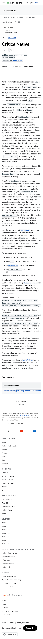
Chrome (4, 604)
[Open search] (27, 2)
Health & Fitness (7, 480)
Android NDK (6, 567)
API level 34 (12, 38)
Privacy (4, 487)
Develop (20, 18)
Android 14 (5, 533)
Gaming (5, 473)
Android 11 (5, 544)
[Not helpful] (19, 22)
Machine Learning (8, 476)
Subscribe (30, 628)
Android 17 (5, 523)
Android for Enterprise (9, 446)
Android (4, 442)
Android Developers (8, 18)
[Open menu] (3, 2)
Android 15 (5, 530)
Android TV (6, 513)
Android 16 (5, 526)
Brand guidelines (23, 623)
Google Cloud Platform (10, 611)
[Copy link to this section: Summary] (16, 377)
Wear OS (5, 503)
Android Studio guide (9, 553)
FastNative (25, 230)
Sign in (37, 3)
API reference (9, 11)
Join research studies (9, 587)
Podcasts (5, 463)
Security (4, 449)
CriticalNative (30, 283)
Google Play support (9, 583)
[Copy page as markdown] (11, 50)
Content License (24, 416)
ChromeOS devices (8, 506)
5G (3, 490)
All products (6, 615)
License (11, 623)
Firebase (5, 608)
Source (4, 453)
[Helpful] (15, 22)
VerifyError (28, 360)
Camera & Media (8, 483)
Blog (3, 460)
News (4, 456)
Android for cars (7, 510)
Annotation (17, 60)
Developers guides (8, 556)
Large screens (7, 499)
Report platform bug (9, 576)
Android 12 (5, 540)
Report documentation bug (11, 580)
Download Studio (8, 564)
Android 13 (5, 537)
